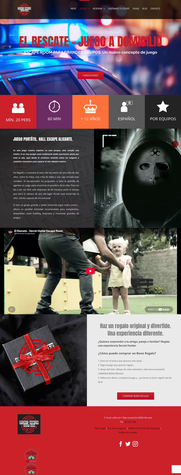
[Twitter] (128, 444)
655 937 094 (130, 421)
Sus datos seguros (117, 428)
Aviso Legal (99, 428)
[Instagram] (135, 444)
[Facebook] (120, 444)
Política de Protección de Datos (144, 428)
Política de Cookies (128, 432)
